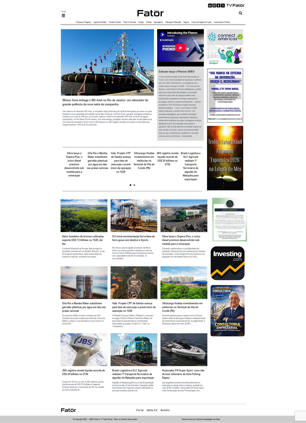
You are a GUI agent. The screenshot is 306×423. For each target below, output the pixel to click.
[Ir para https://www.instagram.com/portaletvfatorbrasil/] (214, 5)
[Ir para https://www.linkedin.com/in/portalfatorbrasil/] (210, 5)
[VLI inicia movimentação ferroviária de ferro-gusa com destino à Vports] (134, 231)
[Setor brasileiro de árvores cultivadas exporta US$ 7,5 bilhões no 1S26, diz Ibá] (84, 231)
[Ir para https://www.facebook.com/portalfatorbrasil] (219, 5)
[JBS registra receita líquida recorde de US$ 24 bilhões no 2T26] (144, 166)
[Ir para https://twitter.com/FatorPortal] (223, 5)
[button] (240, 13)
